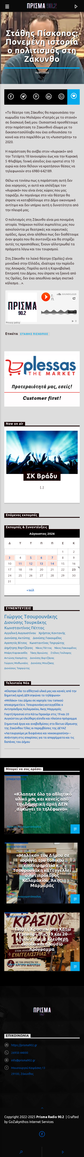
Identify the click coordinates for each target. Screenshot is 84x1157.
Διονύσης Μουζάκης (42, 663)
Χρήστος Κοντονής (52, 633)
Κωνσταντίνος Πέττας (24, 628)
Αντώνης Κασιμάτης (15, 658)
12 (30, 563)
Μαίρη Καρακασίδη (15, 652)
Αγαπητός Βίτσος (15, 643)
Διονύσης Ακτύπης (17, 638)
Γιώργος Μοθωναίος (16, 663)
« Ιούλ (30, 590)
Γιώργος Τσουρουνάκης (30, 616)
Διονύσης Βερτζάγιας (42, 658)
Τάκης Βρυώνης (39, 653)
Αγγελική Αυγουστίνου (20, 633)
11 (20, 563)
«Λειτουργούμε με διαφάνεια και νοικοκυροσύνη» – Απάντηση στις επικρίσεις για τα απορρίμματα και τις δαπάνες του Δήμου (39, 737)
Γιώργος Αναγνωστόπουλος (24, 826)
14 (52, 563)
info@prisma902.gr (23, 1060)
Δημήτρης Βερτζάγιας (18, 647)
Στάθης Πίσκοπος (34, 334)
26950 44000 (19, 1052)
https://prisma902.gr (24, 1045)
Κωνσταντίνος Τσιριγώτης (47, 643)
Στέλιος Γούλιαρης (61, 653)
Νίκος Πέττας (44, 647)
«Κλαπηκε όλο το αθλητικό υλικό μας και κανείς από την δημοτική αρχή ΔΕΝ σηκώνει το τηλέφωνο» (43, 801)
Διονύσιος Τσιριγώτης (17, 668)
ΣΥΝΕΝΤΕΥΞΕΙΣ (16, 779)
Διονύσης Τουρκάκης (25, 622)
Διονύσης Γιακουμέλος (47, 638)
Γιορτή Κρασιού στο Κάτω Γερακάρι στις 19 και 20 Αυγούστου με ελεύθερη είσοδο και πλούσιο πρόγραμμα (43, 939)
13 (41, 563)
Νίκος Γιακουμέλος (65, 647)
